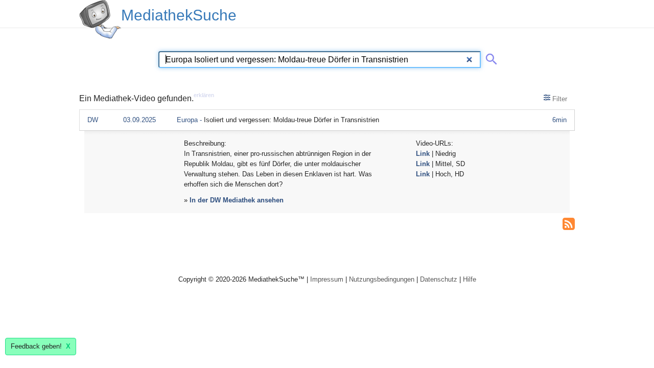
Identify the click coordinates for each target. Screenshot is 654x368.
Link (423, 153)
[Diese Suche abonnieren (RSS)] (569, 223)
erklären (204, 95)
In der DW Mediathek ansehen (237, 200)
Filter (558, 99)
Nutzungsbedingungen (381, 279)
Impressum (326, 279)
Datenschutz (438, 279)
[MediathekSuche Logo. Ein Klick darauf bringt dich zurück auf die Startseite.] (100, 19)
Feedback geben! (41, 346)
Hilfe (469, 279)
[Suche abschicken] (489, 57)
